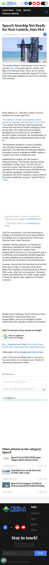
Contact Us (35, 513)
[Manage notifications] (5, 560)
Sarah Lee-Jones (10, 34)
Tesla (18, 10)
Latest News (8, 10)
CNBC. (5, 180)
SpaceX (27, 10)
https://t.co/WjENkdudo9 (30, 219)
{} (29, 389)
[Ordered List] (15, 389)
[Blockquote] (20, 389)
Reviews (34, 524)
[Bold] (4, 389)
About (33, 519)
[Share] (45, 34)
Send (40, 553)
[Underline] (10, 389)
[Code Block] (23, 389)
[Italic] (7, 389)
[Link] (26, 389)
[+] (32, 389)
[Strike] (12, 389)
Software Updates (10, 13)
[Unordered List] (18, 389)
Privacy (34, 530)
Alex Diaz (7, 492)
